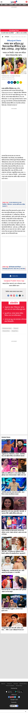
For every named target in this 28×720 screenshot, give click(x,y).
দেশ (20, 5)
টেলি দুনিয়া (7, 37)
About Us (3, 683)
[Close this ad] (25, 711)
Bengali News (15, 331)
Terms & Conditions (10, 685)
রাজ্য (16, 5)
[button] (8, 82)
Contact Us (9, 683)
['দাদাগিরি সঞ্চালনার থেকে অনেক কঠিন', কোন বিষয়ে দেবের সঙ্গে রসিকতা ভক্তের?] (14, 484)
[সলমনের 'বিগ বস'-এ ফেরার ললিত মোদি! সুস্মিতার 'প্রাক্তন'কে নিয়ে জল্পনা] (14, 581)
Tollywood (16, 328)
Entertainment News (7, 328)
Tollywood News (6, 331)
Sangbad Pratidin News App (14, 281)
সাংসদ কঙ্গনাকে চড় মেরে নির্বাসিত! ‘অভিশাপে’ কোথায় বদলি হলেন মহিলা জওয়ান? (13, 204)
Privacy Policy (19, 685)
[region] (14, 18)
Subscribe (15, 683)
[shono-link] (26, 2)
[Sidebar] (1, 2)
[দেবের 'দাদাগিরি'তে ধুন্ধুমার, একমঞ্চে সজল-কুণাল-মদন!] (14, 601)
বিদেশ (24, 5)
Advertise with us (23, 683)
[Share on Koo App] (20, 83)
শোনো (5, 5)
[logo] (14, 2)
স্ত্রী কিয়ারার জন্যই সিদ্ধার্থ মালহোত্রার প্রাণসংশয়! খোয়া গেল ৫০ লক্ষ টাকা (13, 268)
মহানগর (11, 5)
